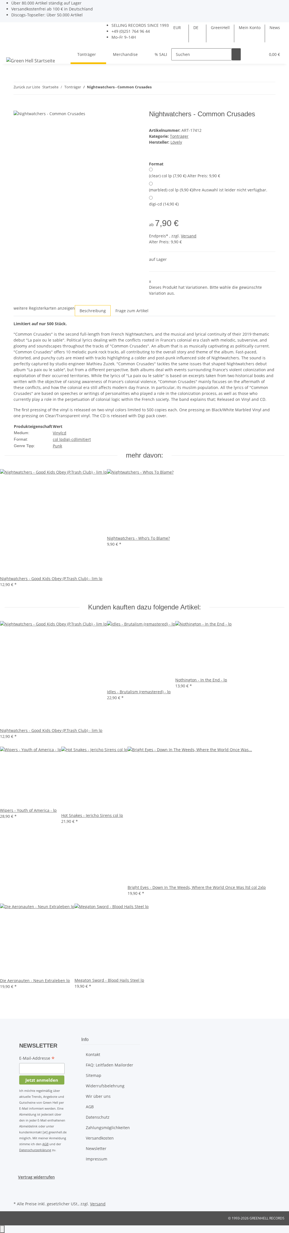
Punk (57, 446)
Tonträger (179, 136)
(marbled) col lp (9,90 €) (208, 190)
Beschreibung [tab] (93, 310)
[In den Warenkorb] (18, 107)
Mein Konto (249, 27)
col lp (58, 439)
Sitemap (93, 1075)
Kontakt (93, 1054)
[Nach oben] (2, 1229)
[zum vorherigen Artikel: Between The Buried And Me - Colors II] (156, 88)
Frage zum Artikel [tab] (131, 310)
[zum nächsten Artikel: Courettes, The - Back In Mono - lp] (166, 88)
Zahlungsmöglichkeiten (108, 1127)
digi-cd (69, 439)
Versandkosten (100, 1138)
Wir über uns (98, 1096)
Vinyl (57, 433)
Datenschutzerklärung (35, 1150)
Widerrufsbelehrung (105, 1085)
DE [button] (196, 27)
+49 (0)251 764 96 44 (130, 31)
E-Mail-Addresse (37, 1058)
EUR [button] (177, 27)
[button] (249, 54)
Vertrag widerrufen (36, 1177)
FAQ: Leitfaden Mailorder (109, 1065)
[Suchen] (236, 54)
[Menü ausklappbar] (12, 49)
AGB (45, 1144)
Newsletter (96, 1148)
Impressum (96, 1159)
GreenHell (220, 27)
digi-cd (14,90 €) (164, 204)
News (275, 27)
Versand (188, 236)
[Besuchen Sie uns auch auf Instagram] (18, 1193)
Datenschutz (98, 1117)
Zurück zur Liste (27, 86)
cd (64, 433)
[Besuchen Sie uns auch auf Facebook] (18, 1186)
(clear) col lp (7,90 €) (184, 175)
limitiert (83, 439)
